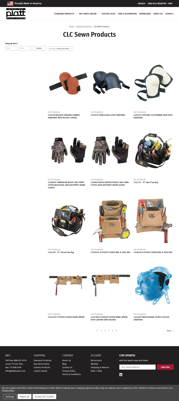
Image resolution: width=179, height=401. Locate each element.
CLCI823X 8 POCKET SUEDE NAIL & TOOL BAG (153, 252)
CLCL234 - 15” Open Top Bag (146, 182)
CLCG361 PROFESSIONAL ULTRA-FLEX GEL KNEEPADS (151, 318)
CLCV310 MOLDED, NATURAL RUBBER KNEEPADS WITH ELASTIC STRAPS (64, 116)
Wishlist (94, 364)
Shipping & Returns (100, 367)
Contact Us (67, 367)
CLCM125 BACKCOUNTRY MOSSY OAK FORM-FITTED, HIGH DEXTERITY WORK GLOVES (110, 183)
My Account (96, 360)
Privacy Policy (68, 371)
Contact (169, 13)
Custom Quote (40, 371)
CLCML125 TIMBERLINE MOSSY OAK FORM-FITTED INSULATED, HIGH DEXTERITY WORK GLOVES (66, 185)
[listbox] (64, 49)
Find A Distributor (127, 13)
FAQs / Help (96, 371)
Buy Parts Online (88, 13)
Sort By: (52, 49)
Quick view (68, 81)
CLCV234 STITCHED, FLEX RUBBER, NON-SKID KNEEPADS (153, 116)
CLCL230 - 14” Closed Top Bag (61, 252)
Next (169, 331)
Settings (9, 396)
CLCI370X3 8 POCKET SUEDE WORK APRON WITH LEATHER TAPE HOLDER (109, 318)
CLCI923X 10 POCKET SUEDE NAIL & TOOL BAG (110, 252)
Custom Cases (109, 13)
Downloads (145, 13)
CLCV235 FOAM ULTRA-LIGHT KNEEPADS (108, 115)
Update (39, 48)
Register (161, 3)
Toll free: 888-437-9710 (15, 360)
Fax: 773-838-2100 (13, 367)
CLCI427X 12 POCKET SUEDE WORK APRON (66, 317)
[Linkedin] (120, 374)
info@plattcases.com (15, 371)
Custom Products (42, 367)
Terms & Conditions (71, 374)
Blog (64, 364)
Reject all (24, 396)
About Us (158, 13)
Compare (67, 86)
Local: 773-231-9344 (14, 364)
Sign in (151, 3)
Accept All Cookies (44, 396)
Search (141, 3)
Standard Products (64, 13)
